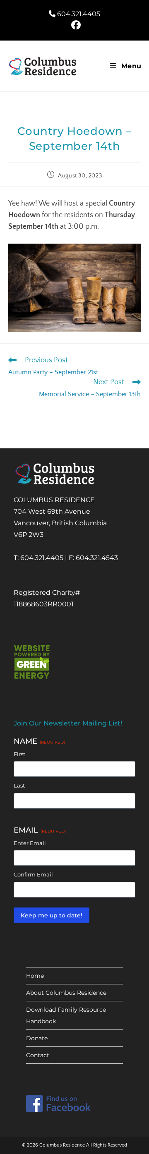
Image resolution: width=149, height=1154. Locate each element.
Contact (37, 1055)
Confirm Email (33, 874)
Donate (37, 1038)
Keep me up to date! (51, 915)
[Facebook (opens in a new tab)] (75, 25)
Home (35, 975)
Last (19, 785)
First (19, 754)
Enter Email (30, 843)
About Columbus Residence (66, 992)
